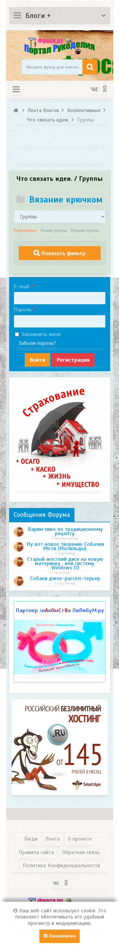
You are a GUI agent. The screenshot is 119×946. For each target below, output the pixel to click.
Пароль (23, 309)
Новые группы (54, 230)
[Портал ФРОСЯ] (59, 45)
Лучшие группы (85, 230)
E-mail (21, 286)
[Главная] (17, 110)
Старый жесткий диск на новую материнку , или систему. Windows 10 (65, 563)
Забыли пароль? (37, 343)
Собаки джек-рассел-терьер (65, 578)
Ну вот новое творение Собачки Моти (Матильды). (65, 546)
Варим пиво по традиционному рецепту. (65, 531)
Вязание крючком (66, 199)
